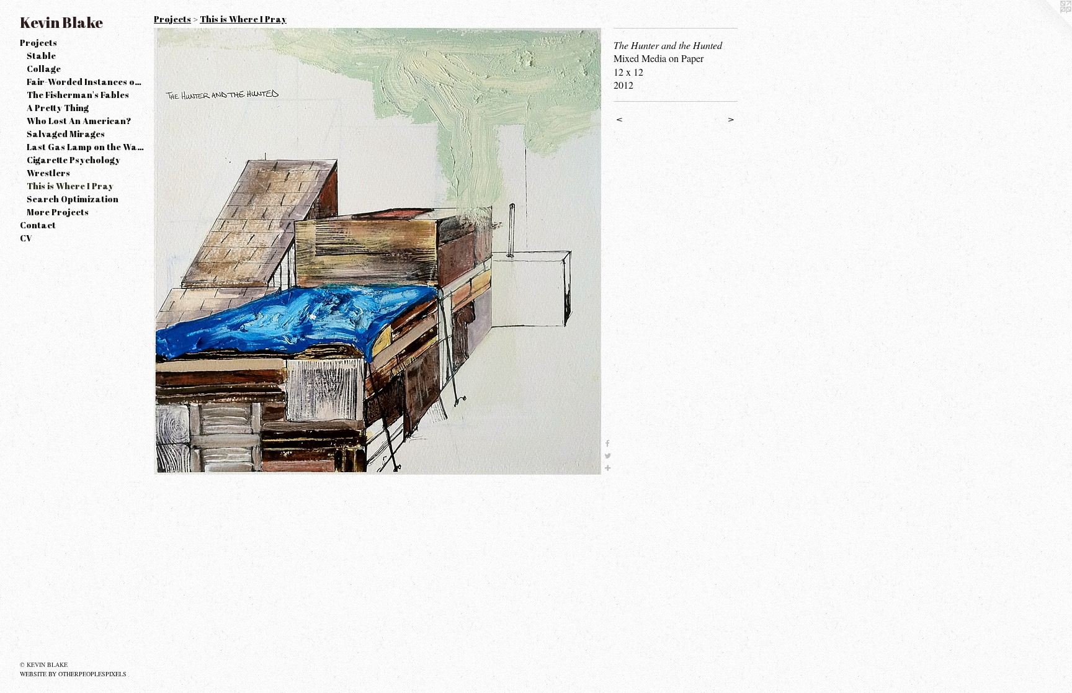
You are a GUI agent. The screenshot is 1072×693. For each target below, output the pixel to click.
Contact (38, 225)
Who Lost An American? (79, 121)
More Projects (58, 212)
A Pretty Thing (58, 108)
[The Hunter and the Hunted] (377, 251)
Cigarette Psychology (73, 160)
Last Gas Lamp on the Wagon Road (86, 147)
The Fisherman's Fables (78, 95)
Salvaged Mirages (66, 134)
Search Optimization (72, 199)
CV (26, 238)
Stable (41, 55)
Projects (38, 42)
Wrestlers (48, 173)
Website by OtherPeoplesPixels (73, 673)
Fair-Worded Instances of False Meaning (86, 81)
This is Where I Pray (70, 186)
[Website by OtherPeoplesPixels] (1047, 25)
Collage (44, 68)
